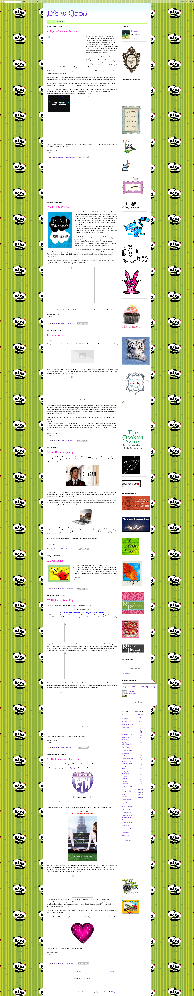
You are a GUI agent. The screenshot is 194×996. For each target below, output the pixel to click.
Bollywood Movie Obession (62, 31)
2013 (139, 789)
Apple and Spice (127, 786)
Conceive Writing (127, 734)
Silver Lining (126, 731)
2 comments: (70, 589)
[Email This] (79, 157)
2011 (139, 795)
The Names (130, 691)
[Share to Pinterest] (87, 157)
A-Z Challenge (55, 560)
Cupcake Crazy (126, 812)
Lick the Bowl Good (126, 768)
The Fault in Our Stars (59, 207)
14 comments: (70, 747)
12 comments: (70, 157)
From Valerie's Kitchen (126, 754)
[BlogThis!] (81, 157)
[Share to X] (83, 157)
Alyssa (136, 31)
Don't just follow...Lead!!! (126, 743)
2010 (139, 798)
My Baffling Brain (127, 724)
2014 (139, 715)
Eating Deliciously (127, 759)
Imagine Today (126, 840)
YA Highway (74, 605)
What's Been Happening (60, 452)
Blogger (113, 992)
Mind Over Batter (127, 750)
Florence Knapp (132, 693)
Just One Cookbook (125, 777)
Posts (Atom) (86, 978)
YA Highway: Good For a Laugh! (65, 758)
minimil (100, 992)
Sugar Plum (125, 803)
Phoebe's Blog (126, 728)
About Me (60, 22)
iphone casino (126, 673)
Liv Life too (125, 826)
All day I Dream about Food (126, 772)
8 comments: (70, 323)
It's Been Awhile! (56, 335)
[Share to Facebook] (85, 157)
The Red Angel (126, 715)
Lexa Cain (125, 718)
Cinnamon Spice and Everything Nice (127, 817)
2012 (139, 792)
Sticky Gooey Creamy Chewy (126, 790)
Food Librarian (126, 800)
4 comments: (70, 440)
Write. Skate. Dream (125, 836)
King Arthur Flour (127, 822)
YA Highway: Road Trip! (60, 600)
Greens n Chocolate (125, 782)
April (140, 717)
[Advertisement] (82, 181)
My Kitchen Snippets (125, 795)
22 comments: (70, 963)
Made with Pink (126, 809)
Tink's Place (125, 747)
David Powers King (127, 806)
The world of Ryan (127, 829)
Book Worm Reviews (125, 738)
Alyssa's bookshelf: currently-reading (139, 687)
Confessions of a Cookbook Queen (127, 763)
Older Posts (112, 971)
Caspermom (125, 832)
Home (51, 22)
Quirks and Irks (126, 721)
